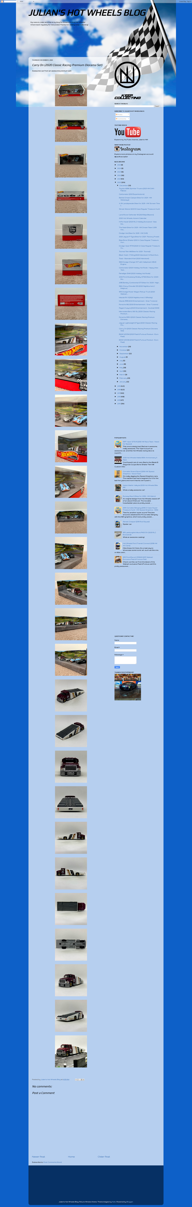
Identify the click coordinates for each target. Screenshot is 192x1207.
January (123, 382)
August (123, 357)
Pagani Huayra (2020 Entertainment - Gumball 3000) (139, 308)
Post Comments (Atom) (53, 1162)
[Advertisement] (90, 43)
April (122, 371)
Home (71, 1156)
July (121, 360)
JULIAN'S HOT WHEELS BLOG (86, 12)
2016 (119, 396)
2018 (119, 389)
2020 (119, 182)
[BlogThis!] (78, 1080)
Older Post (104, 1156)
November (124, 346)
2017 (119, 393)
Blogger (129, 1202)
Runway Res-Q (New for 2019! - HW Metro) (139, 496)
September (124, 353)
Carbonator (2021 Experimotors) (131, 194)
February (123, 378)
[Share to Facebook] (82, 1080)
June (122, 364)
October (123, 350)
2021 (119, 179)
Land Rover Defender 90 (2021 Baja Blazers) (136, 215)
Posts (119, 114)
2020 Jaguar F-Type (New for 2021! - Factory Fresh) (139, 236)
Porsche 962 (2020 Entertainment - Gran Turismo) (138, 304)
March (122, 374)
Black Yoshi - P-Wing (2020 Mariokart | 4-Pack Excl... (139, 255)
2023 (119, 172)
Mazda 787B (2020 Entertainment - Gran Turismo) (138, 301)
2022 (119, 175)
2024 (119, 168)
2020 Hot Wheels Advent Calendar (132, 218)
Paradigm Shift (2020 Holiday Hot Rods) (134, 273)
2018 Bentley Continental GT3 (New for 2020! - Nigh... (139, 282)
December (124, 185)
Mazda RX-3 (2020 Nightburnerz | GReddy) (135, 297)
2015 (119, 400)
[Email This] (76, 1080)
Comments (121, 119)
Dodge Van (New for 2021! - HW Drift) (133, 233)
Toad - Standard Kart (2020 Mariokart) (134, 258)
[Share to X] (80, 1080)
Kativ (114, 1202)
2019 (119, 386)
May (121, 367)
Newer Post (38, 1156)
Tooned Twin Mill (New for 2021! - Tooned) (134, 251)
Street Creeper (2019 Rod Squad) (136, 521)
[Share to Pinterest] (83, 1080)
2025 (119, 165)
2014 (119, 403)
